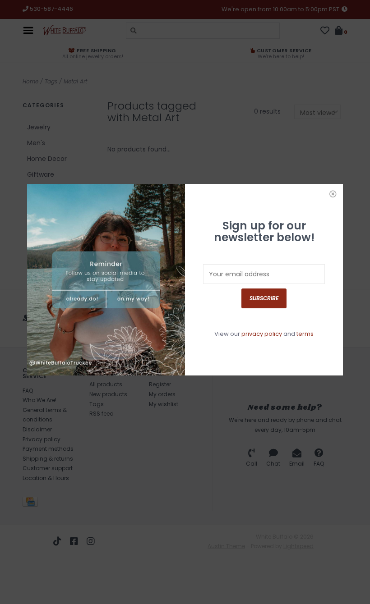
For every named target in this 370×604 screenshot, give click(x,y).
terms (305, 333)
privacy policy (261, 333)
